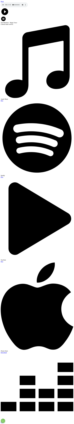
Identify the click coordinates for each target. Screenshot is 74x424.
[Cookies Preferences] (3, 421)
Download (4, 352)
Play (2, 100)
